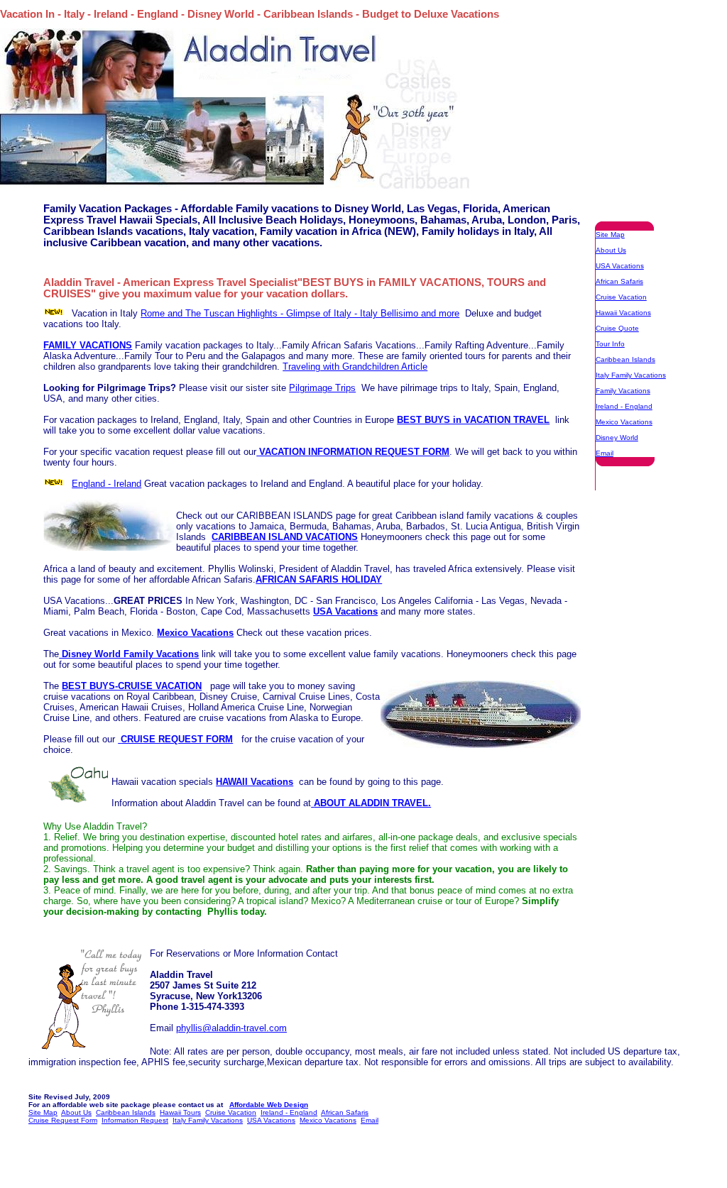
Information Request (135, 1120)
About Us (611, 250)
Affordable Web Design (268, 1105)
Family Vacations (623, 391)
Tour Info (610, 344)
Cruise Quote (617, 328)
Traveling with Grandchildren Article (355, 366)
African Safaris (619, 281)
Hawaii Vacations (623, 313)
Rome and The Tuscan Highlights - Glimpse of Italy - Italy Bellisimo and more (300, 313)
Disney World (617, 437)
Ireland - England (624, 406)
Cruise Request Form (62, 1120)
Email (604, 453)
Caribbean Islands (625, 359)
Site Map (610, 234)
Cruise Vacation (621, 297)
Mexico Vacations (624, 422)
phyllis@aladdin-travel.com (231, 1028)
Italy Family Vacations (631, 375)
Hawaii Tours (180, 1112)
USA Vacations (620, 266)
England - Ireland (106, 483)
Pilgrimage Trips (322, 388)
